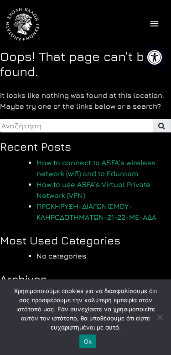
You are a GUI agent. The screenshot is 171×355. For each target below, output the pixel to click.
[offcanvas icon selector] (154, 24)
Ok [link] (88, 341)
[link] (154, 57)
